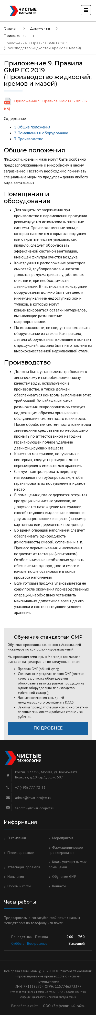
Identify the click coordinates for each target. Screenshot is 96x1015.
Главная (10, 28)
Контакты (59, 886)
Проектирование (20, 852)
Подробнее (48, 728)
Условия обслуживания (62, 997)
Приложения (15, 35)
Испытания (15, 876)
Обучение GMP (64, 876)
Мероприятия (62, 838)
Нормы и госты (19, 886)
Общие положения (32, 126)
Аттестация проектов (23, 867)
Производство (29, 138)
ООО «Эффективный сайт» (64, 1005)
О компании (16, 838)
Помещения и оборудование (41, 132)
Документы (40, 28)
